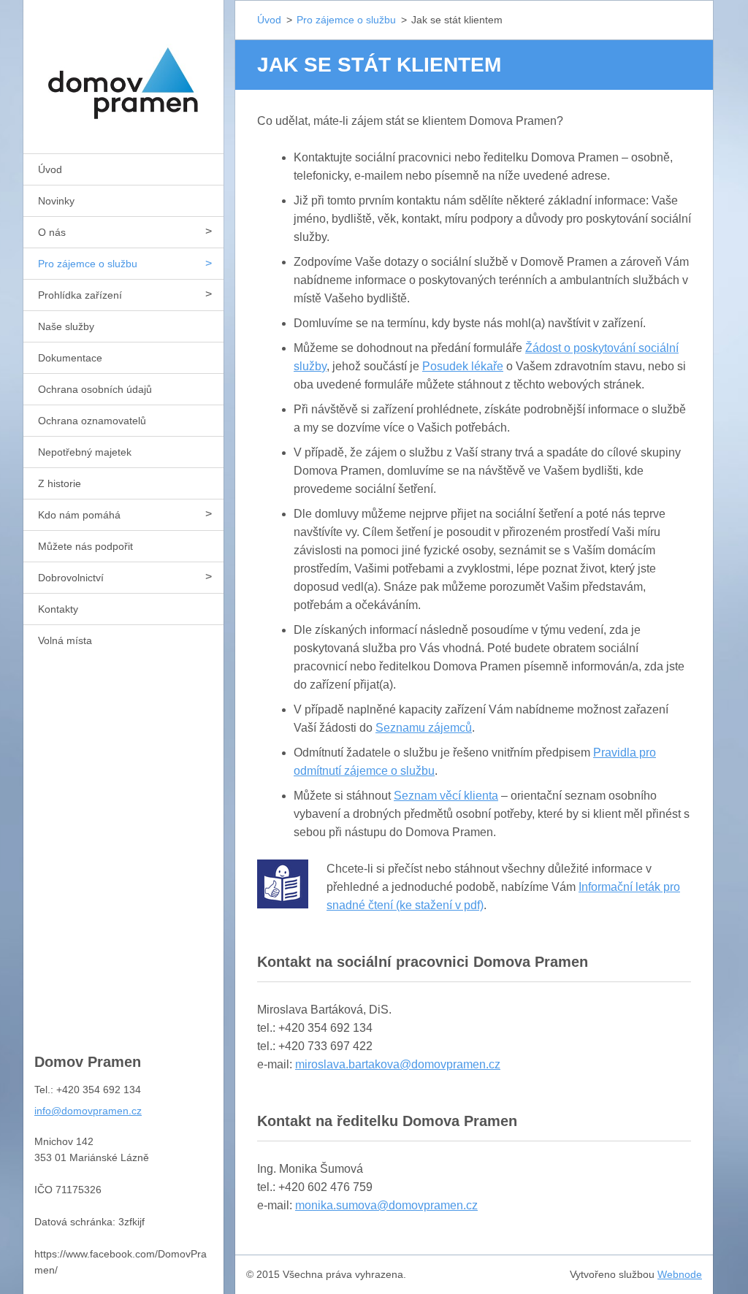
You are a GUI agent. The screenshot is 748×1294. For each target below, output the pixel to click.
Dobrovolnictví (71, 577)
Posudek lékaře (462, 366)
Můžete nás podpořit (85, 546)
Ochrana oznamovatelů (92, 420)
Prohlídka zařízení (80, 295)
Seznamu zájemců (423, 727)
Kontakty (58, 609)
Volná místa (65, 640)
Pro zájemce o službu (87, 263)
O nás (52, 232)
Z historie (59, 483)
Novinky (56, 201)
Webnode (679, 1274)
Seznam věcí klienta (446, 795)
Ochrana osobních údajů (95, 389)
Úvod (50, 169)
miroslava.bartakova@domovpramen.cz (397, 1064)
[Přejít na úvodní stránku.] (123, 67)
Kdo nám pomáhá (79, 515)
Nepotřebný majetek (84, 452)
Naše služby (66, 326)
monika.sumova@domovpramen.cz (386, 1205)
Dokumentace (70, 358)
